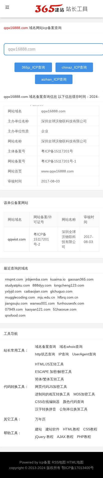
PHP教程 (84, 437)
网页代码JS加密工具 (51, 387)
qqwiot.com (17, 239)
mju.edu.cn (46, 297)
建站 (38, 429)
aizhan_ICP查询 (53, 79)
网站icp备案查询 (49, 28)
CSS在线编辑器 (47, 402)
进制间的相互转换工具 (52, 394)
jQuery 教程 (44, 437)
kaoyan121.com (37, 309)
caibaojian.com (36, 291)
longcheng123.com (69, 285)
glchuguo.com (61, 291)
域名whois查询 (71, 347)
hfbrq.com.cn (68, 297)
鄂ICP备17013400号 (78, 468)
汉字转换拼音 (45, 409)
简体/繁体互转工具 (49, 379)
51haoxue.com (64, 309)
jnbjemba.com (37, 279)
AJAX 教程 (65, 437)
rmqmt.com (14, 279)
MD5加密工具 (84, 394)
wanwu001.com (42, 303)
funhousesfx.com (70, 303)
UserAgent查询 (84, 354)
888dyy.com (42, 285)
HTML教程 (71, 429)
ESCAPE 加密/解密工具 (53, 372)
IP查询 (63, 354)
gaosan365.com (81, 279)
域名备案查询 (45, 347)
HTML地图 (75, 462)
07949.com (14, 309)
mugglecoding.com (20, 297)
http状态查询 (45, 354)
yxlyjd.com (13, 291)
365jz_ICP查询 (33, 67)
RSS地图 (59, 462)
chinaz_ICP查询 (74, 67)
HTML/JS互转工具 (49, 364)
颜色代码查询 (73, 402)
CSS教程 (90, 429)
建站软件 (53, 429)
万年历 (40, 419)
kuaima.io (58, 279)
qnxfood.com (15, 315)
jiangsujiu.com (16, 303)
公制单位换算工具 (74, 409)
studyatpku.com (17, 285)
